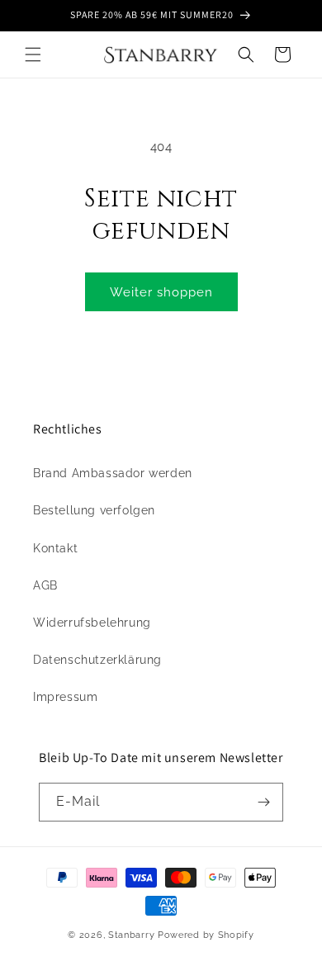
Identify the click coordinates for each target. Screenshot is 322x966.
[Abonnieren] (264, 802)
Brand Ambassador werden (112, 473)
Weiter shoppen (161, 292)
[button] (33, 54)
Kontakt (55, 548)
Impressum (65, 696)
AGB (45, 585)
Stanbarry (131, 935)
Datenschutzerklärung (97, 659)
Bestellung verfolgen (94, 510)
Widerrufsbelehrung (92, 622)
